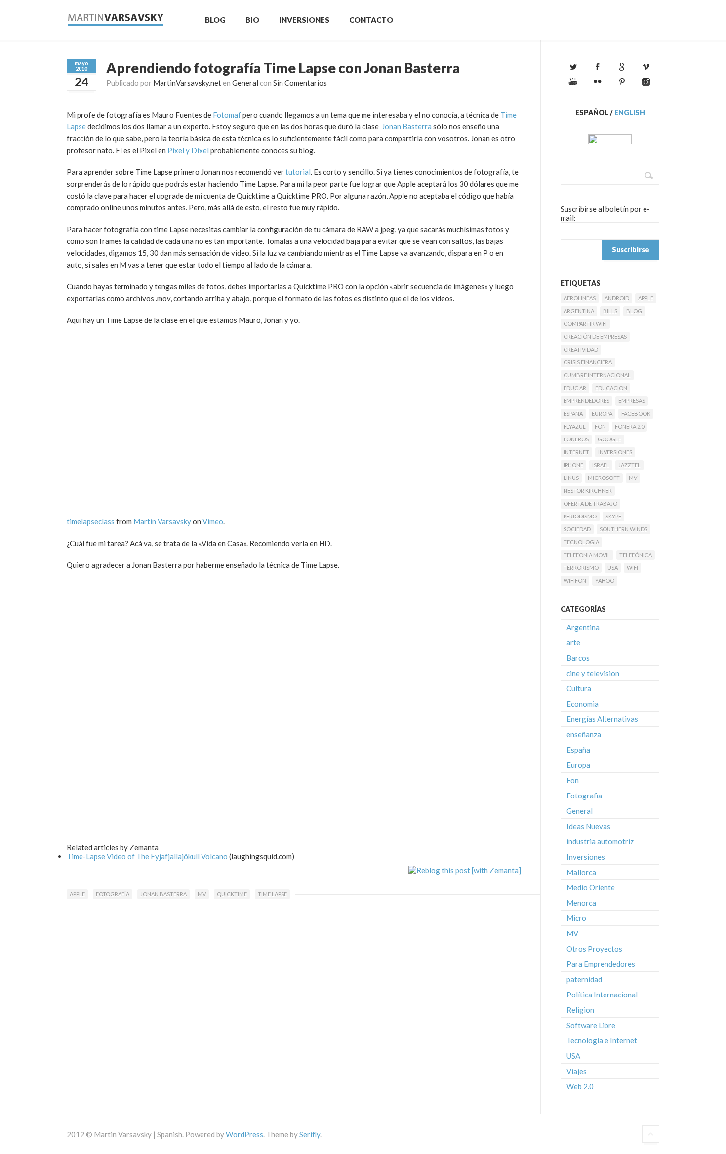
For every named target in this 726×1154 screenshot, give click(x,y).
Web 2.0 (580, 1086)
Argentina (579, 311)
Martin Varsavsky (162, 521)
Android (617, 298)
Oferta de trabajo (590, 503)
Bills (610, 311)
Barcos (578, 657)
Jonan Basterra (407, 126)
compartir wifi (585, 323)
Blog (215, 19)
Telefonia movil (587, 555)
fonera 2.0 (629, 426)
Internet (576, 452)
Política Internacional (602, 994)
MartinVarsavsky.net (187, 83)
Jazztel (629, 465)
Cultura (578, 688)
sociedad (577, 529)
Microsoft (604, 478)
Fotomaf (227, 114)
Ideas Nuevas (588, 826)
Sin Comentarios (300, 83)
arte (573, 642)
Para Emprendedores (600, 963)
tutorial (298, 171)
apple (77, 894)
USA (612, 567)
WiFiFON (575, 580)
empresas (631, 401)
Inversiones (304, 19)
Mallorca (581, 872)
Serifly (309, 1134)
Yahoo (604, 580)
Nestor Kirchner (588, 490)
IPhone (573, 465)
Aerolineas (580, 298)
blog (634, 311)
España (573, 413)
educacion (611, 388)
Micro (576, 918)
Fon (600, 426)
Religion (580, 1009)
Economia (582, 703)
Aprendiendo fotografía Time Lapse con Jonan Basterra (283, 67)
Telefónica (635, 555)
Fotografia (584, 795)
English (629, 112)
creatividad (581, 349)
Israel (600, 465)
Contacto (371, 19)
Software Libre (590, 1025)
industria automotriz (600, 841)
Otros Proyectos (594, 948)
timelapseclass (91, 521)
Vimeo (212, 521)
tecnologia (581, 542)
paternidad (584, 979)
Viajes (576, 1071)
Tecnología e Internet (601, 1040)
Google (609, 439)
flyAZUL (575, 426)
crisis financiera (588, 362)
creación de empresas (595, 336)
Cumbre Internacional (597, 375)
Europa (602, 413)
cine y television (592, 673)
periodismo (580, 516)
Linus (571, 478)
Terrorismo (581, 567)
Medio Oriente (590, 887)
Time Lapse (272, 894)
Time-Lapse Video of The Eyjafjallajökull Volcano (147, 856)
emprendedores (586, 401)
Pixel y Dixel (188, 150)
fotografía (112, 894)
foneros (576, 439)
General (245, 83)
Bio (252, 19)
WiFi (632, 567)
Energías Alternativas (602, 719)
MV (202, 894)
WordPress (244, 1134)
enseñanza (583, 734)
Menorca (581, 902)
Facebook (635, 413)
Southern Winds (623, 529)
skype (613, 516)
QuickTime (232, 894)
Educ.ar (575, 388)
